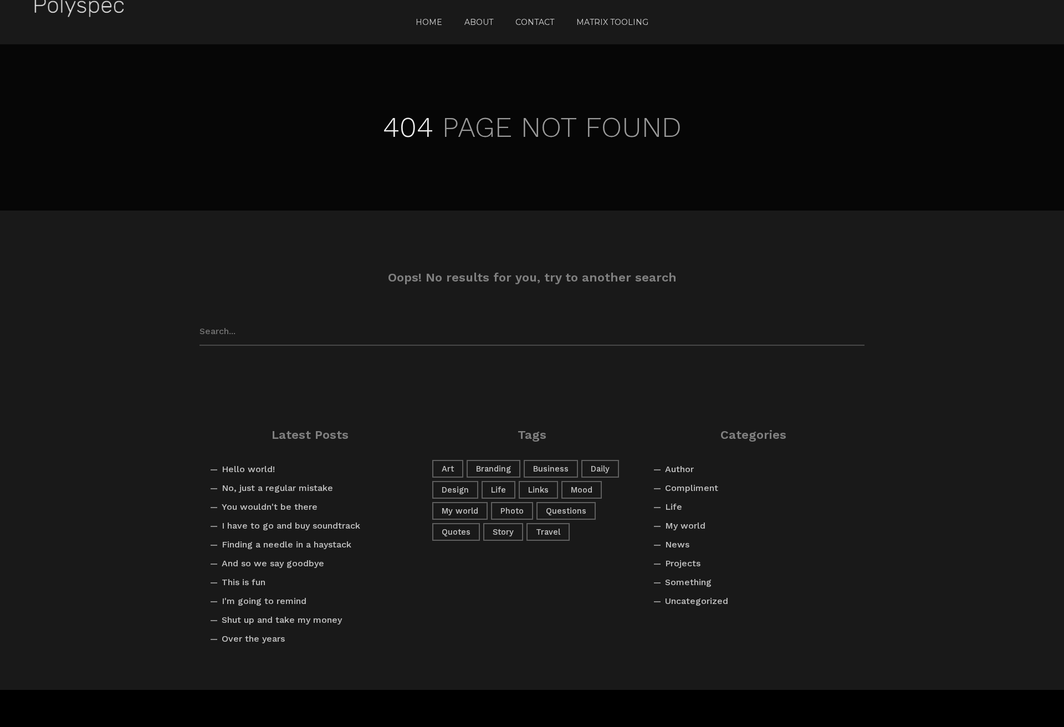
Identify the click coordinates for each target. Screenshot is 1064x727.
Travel (548, 532)
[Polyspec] (79, 22)
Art (448, 469)
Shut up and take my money (282, 620)
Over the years (253, 638)
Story (503, 532)
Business (551, 469)
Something (688, 582)
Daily (600, 469)
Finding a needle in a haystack (286, 544)
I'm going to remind (264, 601)
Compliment (691, 488)
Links (538, 490)
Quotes (456, 532)
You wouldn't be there (270, 506)
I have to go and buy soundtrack (291, 525)
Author (679, 469)
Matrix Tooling (612, 22)
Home (429, 22)
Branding (493, 469)
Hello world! (248, 469)
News (677, 544)
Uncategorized (696, 601)
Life (498, 490)
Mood (581, 490)
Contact (534, 22)
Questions (566, 511)
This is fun (243, 582)
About (478, 22)
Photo (512, 511)
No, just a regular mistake (277, 488)
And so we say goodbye (273, 563)
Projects (682, 563)
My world (460, 511)
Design (455, 490)
